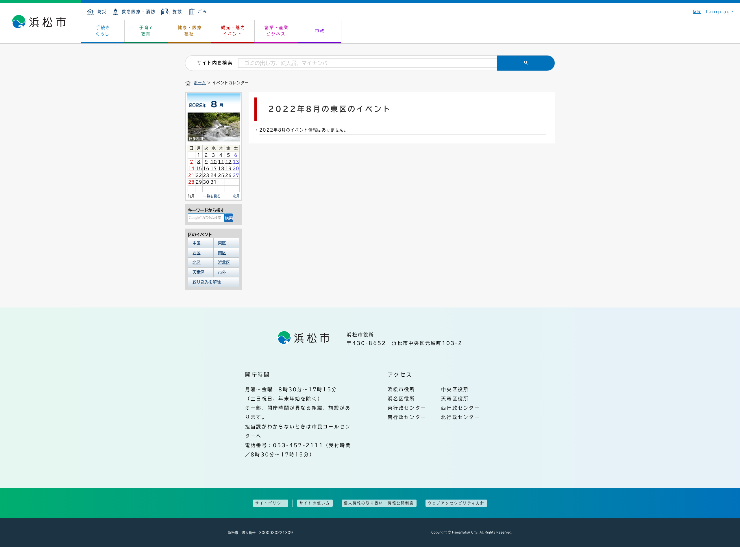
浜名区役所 (401, 398)
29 (199, 182)
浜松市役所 (401, 389)
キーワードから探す (206, 210)
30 (206, 182)
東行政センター (407, 408)
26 (228, 175)
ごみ (203, 12)
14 (191, 168)
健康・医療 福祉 (190, 30)
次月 (236, 196)
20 (236, 168)
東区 (222, 243)
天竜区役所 (455, 398)
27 (236, 175)
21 (191, 175)
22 (199, 175)
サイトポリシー (270, 503)
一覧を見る (212, 196)
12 (228, 162)
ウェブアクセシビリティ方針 (456, 503)
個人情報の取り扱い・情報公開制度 (379, 503)
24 (213, 175)
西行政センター (460, 408)
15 (199, 168)
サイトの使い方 (314, 503)
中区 (197, 243)
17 (213, 168)
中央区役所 (455, 389)
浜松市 (40, 23)
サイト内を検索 (214, 62)
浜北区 (224, 262)
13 (236, 162)
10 (213, 162)
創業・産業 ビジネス (276, 30)
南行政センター (407, 417)
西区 (197, 253)
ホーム (200, 83)
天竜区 (199, 272)
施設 (177, 12)
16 (206, 168)
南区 (222, 253)
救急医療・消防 (139, 12)
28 (191, 182)
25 (221, 175)
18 (221, 168)
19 (228, 168)
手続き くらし (103, 30)
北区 (197, 262)
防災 (102, 12)
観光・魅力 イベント (233, 30)
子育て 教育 (146, 30)
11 (221, 162)
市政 (320, 31)
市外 (222, 272)
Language (720, 12)
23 (206, 175)
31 (213, 182)
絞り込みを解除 (207, 282)
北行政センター (460, 417)
